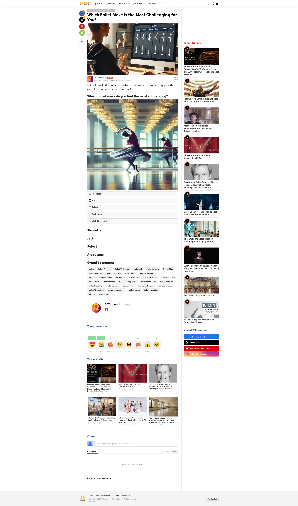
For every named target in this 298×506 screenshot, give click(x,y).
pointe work (94, 281)
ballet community (148, 281)
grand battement (149, 277)
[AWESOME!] (110, 345)
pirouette (120, 277)
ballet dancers (152, 269)
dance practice (166, 281)
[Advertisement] (201, 21)
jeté (173, 277)
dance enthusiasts (146, 286)
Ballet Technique (122, 269)
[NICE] (119, 345)
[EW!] (156, 345)
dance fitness (109, 281)
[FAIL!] (138, 345)
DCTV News (99, 78)
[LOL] (128, 345)
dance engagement (116, 290)
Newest (174, 451)
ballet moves (134, 290)
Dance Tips (168, 269)
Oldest (168, 451)
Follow (127, 305)
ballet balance (113, 286)
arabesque (133, 277)
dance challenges (147, 273)
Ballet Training (104, 269)
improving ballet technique (100, 277)
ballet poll (138, 269)
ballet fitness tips (96, 290)
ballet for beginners (127, 281)
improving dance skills (98, 294)
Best (162, 451)
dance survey (128, 286)
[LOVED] (92, 345)
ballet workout (165, 286)
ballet (91, 269)
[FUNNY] (101, 345)
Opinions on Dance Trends (98, 10)
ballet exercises (95, 273)
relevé (164, 277)
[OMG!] (147, 345)
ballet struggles (151, 290)
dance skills (130, 273)
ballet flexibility (95, 286)
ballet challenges (114, 273)
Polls (112, 10)
